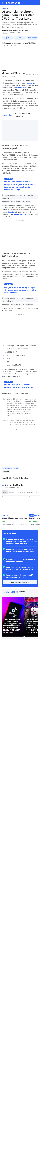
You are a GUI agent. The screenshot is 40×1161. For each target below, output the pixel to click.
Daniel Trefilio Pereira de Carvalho (15, 30)
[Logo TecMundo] (13, 3)
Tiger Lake (12, 212)
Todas (5, 492)
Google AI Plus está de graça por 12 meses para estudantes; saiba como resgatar (20, 290)
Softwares (12, 492)
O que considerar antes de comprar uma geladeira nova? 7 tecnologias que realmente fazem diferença (19, 185)
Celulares (30, 492)
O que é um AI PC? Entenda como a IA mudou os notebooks (19, 386)
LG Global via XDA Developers (13, 73)
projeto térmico (20, 214)
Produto (5, 8)
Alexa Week (21, 492)
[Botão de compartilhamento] (7, 38)
